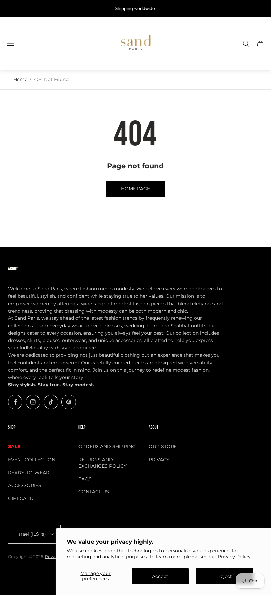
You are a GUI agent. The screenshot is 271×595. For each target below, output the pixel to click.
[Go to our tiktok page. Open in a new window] (51, 402)
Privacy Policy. (235, 557)
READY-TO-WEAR (28, 473)
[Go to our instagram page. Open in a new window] (33, 402)
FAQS (85, 479)
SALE (14, 446)
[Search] (246, 43)
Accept (160, 576)
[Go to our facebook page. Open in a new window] (15, 402)
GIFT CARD (21, 498)
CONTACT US (93, 492)
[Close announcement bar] (261, 8)
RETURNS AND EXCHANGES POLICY (102, 463)
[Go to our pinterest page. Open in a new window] (68, 402)
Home (20, 79)
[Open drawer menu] (10, 43)
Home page (135, 189)
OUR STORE (163, 446)
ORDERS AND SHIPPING (107, 446)
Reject (224, 576)
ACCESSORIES (24, 485)
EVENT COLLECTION (31, 460)
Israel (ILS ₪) (31, 534)
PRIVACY (159, 460)
